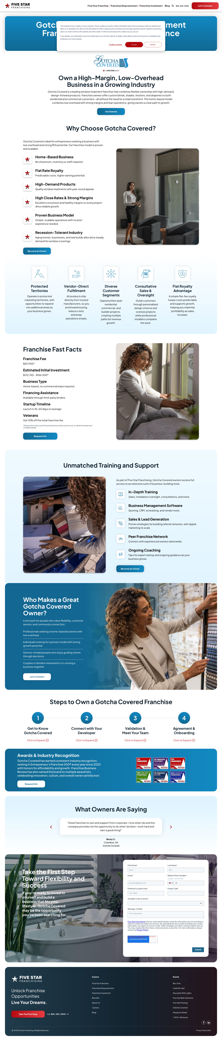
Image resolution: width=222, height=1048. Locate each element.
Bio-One (176, 983)
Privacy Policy (143, 32)
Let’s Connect (37, 676)
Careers (95, 1007)
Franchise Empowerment (124, 6)
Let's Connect (205, 5)
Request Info (40, 436)
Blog (167, 6)
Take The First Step (28, 1014)
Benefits (95, 998)
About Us (96, 1003)
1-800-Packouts (180, 1017)
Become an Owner (37, 251)
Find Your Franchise (98, 6)
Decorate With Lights (182, 993)
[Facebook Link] (204, 1023)
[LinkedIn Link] (209, 1023)
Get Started (111, 111)
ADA (209, 1030)
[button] (51, 827)
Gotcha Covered (180, 1007)
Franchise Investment (151, 6)
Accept (134, 45)
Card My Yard (178, 988)
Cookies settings (115, 45)
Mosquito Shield (180, 1012)
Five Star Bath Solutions (183, 998)
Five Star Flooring (180, 1003)
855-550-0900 (58, 1014)
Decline (153, 45)
